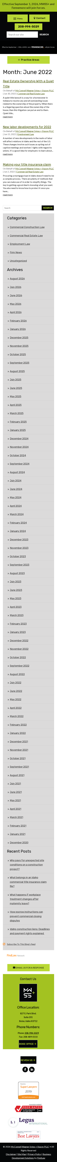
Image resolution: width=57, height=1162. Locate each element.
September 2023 (19, 564)
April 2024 (16, 505)
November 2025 (19, 346)
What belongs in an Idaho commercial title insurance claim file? (28, 882)
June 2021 (16, 792)
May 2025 (15, 396)
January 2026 (18, 329)
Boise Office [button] (26, 1044)
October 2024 (18, 455)
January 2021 (17, 834)
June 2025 (16, 388)
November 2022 (19, 648)
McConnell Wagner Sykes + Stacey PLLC (34, 90)
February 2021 (18, 825)
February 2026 (18, 320)
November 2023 (19, 547)
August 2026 (17, 278)
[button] (17, 18)
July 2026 (15, 287)
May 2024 (15, 497)
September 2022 (19, 665)
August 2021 (17, 775)
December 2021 (19, 741)
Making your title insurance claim (27, 164)
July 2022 (15, 682)
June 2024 (16, 489)
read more (8, 116)
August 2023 (17, 573)
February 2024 (18, 522)
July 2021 (15, 783)
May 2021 (15, 800)
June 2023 (16, 590)
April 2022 (16, 707)
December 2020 (19, 842)
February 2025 (18, 421)
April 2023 (16, 606)
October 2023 (18, 556)
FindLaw (41, 1158)
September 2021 (19, 766)
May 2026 (15, 303)
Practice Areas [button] (30, 59)
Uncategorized (18, 260)
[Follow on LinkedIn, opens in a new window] (32, 1069)
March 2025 (17, 413)
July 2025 (15, 379)
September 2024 (19, 463)
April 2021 (15, 808)
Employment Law (25, 134)
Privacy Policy (34, 1154)
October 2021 (17, 758)
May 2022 (15, 699)
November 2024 (19, 446)
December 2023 (19, 539)
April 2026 (16, 312)
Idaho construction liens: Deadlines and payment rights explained (30, 931)
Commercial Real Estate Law (31, 93)
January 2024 (18, 531)
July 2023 (15, 581)
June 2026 (16, 295)
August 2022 (17, 674)
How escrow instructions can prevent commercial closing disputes (26, 916)
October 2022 (18, 657)
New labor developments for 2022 (27, 127)
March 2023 (17, 615)
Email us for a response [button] (30, 967)
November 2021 (19, 749)
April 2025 (16, 404)
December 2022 (19, 640)
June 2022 (16, 691)
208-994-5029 (28, 26)
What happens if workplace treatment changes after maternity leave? (25, 899)
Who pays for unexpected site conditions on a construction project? (27, 865)
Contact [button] (40, 18)
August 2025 (17, 371)
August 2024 (17, 472)
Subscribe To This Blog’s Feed (21, 944)
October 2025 (18, 354)
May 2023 (15, 598)
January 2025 (18, 430)
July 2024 (15, 480)
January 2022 (18, 733)
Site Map (22, 1154)
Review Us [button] (27, 1060)
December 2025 (19, 337)
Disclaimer (11, 1154)
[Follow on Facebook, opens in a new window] (25, 1069)
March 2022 (17, 716)
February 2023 (18, 623)
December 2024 (19, 438)
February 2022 (18, 724)
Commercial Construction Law (27, 227)
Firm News (16, 252)
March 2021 (16, 817)
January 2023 (18, 632)
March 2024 (17, 514)
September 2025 (19, 362)
